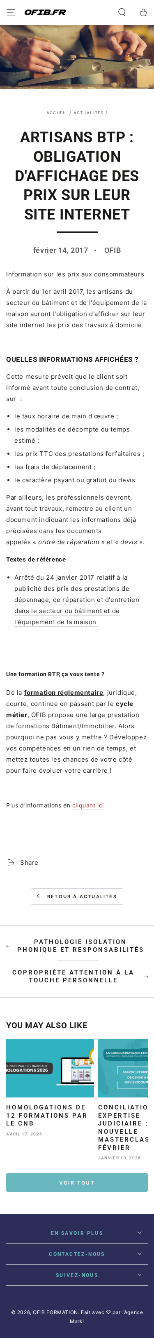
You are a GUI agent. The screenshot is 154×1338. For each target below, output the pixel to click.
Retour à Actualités (82, 896)
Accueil (57, 112)
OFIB (38, 715)
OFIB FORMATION (55, 1312)
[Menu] (10, 12)
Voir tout (77, 1183)
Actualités (89, 112)
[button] (122, 12)
